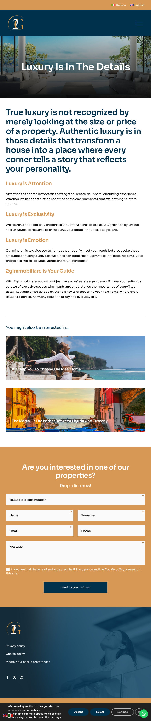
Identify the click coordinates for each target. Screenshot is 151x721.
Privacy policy (83, 569)
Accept (78, 712)
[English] (5, 715)
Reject (100, 712)
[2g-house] (16, 15)
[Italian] (10, 715)
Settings (122, 712)
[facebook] (7, 677)
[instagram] (21, 677)
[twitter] (14, 677)
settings (56, 717)
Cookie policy (114, 569)
